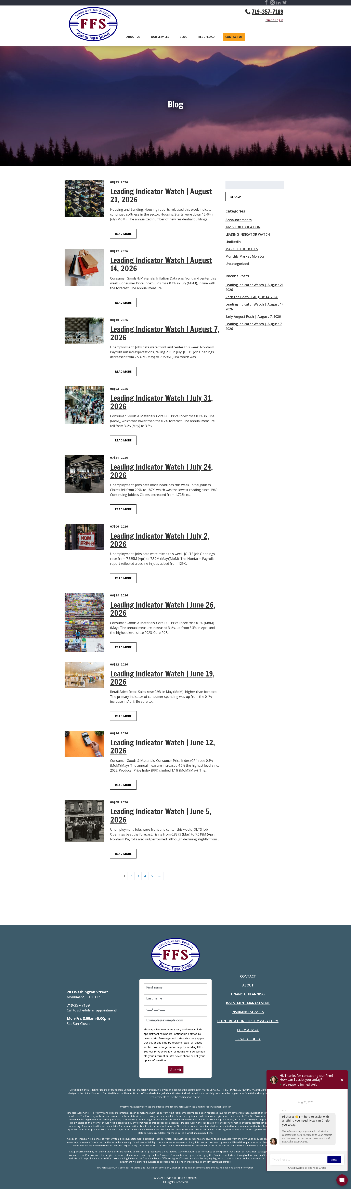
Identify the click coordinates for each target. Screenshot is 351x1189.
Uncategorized (237, 263)
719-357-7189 (267, 12)
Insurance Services (248, 1012)
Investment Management (248, 1003)
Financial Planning (248, 994)
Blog (183, 37)
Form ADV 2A (248, 1030)
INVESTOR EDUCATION (242, 227)
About (248, 985)
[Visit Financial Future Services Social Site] (266, 3)
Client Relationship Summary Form (247, 1021)
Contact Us (234, 37)
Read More (123, 234)
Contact (248, 976)
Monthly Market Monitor (245, 256)
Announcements (238, 220)
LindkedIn (233, 242)
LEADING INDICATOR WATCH (247, 234)
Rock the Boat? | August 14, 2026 (251, 297)
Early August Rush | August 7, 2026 (253, 316)
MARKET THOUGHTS (241, 249)
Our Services (160, 37)
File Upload (206, 37)
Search (235, 196)
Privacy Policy (248, 1039)
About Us (133, 37)
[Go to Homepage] (91, 24)
